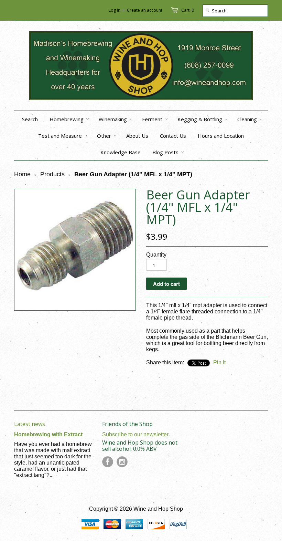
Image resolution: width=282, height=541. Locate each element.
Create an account (144, 10)
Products (52, 174)
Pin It (219, 362)
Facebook (107, 461)
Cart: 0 (187, 10)
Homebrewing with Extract (48, 434)
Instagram (122, 461)
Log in (114, 10)
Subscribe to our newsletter (135, 434)
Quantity (156, 255)
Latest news (29, 424)
